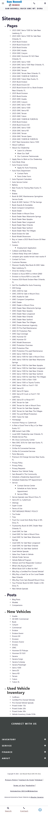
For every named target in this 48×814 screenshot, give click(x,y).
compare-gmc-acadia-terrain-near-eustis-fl (29, 256)
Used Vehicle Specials (20, 551)
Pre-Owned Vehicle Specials (23, 703)
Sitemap (15, 502)
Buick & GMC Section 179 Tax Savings (27, 202)
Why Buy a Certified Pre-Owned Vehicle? (28, 571)
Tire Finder (16, 514)
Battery (15, 185)
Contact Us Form (18, 259)
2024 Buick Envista (19, 47)
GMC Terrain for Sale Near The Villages (27, 411)
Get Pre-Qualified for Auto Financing (26, 285)
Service (15, 482)
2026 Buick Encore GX (20, 125)
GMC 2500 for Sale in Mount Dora (25, 293)
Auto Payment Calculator (22, 179)
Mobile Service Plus (19, 437)
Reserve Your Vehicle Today (22, 471)
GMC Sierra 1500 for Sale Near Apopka (27, 365)
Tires (14, 517)
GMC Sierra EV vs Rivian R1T (23, 399)
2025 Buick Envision (20, 93)
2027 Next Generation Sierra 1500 (25, 142)
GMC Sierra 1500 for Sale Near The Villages (29, 377)
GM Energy (16, 288)
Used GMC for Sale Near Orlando (25, 545)
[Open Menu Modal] (3, 3)
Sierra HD (16, 673)
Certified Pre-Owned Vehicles (23, 700)
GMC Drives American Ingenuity (24, 325)
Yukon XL (16, 682)
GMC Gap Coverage (20, 333)
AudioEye (30, 785)
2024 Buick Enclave (19, 41)
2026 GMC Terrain (19, 133)
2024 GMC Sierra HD (20, 67)
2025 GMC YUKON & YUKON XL (25, 119)
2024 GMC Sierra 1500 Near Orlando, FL (28, 64)
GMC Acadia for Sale (20, 296)
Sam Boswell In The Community (24, 474)
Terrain (14, 676)
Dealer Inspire (37, 797)
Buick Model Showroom (21, 236)
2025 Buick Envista (19, 96)
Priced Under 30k (19, 711)
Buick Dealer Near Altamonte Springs (26, 216)
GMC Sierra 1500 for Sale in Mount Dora (28, 356)
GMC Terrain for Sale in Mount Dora (26, 405)
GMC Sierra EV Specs (20, 391)
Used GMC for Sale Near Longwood (26, 543)
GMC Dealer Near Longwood (23, 314)
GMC (14, 647)
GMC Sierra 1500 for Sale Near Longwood (28, 368)
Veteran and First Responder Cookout (27, 563)
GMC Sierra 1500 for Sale (22, 354)
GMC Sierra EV (18, 388)
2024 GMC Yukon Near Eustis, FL (25, 79)
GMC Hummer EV (19, 336)
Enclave (15, 630)
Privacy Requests (18, 468)
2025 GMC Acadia (19, 99)
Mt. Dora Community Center (23, 439)
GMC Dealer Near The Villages (24, 322)
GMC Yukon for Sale (20, 417)
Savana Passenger (19, 664)
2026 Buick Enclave (19, 122)
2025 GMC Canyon (19, 102)
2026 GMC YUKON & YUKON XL (25, 139)
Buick (14, 622)
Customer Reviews (19, 262)
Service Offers (22, 494)
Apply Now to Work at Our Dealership (27, 159)
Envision (15, 639)
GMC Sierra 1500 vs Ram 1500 (24, 379)
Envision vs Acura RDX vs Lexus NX (25, 276)
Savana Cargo (17, 659)
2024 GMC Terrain (19, 70)
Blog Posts (16, 599)
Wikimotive (33, 791)
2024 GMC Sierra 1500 (21, 62)
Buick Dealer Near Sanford (22, 228)
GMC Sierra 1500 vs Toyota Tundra (26, 382)
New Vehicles (19, 611)
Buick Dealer (17, 210)
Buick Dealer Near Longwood (23, 222)
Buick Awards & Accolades (22, 205)
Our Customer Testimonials (28, 156)
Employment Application (26, 248)
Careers (15, 245)
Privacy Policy (17, 462)
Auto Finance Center (20, 165)
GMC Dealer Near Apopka (22, 311)
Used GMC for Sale (19, 531)
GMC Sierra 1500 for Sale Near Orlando (27, 371)
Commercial (16, 627)
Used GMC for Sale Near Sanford (25, 548)
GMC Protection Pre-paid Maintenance (27, 351)
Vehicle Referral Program (21, 560)
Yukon (14, 679)
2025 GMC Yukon (19, 116)
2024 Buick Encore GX (20, 44)
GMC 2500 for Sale (19, 291)
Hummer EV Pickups (20, 650)
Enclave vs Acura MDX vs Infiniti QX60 (27, 273)
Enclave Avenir (17, 633)
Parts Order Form (24, 176)
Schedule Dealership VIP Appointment (27, 480)
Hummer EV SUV (18, 653)
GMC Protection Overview (22, 345)
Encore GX (16, 636)
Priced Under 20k (19, 708)
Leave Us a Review (24, 150)
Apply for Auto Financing (27, 167)
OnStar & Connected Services (23, 448)
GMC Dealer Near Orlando (22, 316)
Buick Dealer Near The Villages (24, 230)
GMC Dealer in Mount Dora (23, 305)
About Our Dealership (20, 147)
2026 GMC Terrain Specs (21, 136)
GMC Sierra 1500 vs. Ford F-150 (25, 385)
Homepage (16, 419)
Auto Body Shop (18, 162)
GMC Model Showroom (21, 342)
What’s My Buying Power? (22, 565)
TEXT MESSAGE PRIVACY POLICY (25, 511)
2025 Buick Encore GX (20, 84)
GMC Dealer (17, 302)
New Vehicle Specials (20, 588)
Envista (15, 644)
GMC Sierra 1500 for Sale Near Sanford (27, 374)
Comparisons (17, 605)
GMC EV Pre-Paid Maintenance (24, 328)
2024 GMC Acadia (19, 50)
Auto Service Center (20, 182)
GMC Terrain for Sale (20, 402)
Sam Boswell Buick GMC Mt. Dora (30, 774)
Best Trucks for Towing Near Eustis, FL (26, 188)
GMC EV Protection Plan (21, 331)
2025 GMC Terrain (19, 113)
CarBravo (15, 697)
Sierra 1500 (16, 667)
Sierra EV (15, 670)
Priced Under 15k (19, 705)
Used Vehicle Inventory (18, 690)
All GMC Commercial (20, 619)
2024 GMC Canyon (19, 53)
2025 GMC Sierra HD (20, 110)
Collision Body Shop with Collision (25, 253)
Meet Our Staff (23, 153)
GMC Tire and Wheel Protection (24, 414)
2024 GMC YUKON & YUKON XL (25, 76)
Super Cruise (17, 505)
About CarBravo (18, 145)
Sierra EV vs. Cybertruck (21, 500)
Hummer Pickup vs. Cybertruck (24, 422)
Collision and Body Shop (21, 251)
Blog (14, 190)
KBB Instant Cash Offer (21, 431)
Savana (15, 656)
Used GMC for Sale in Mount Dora (25, 534)
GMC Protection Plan (20, 348)
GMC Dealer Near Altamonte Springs (26, 308)
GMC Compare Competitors (23, 299)
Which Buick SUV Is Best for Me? (25, 568)
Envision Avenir (18, 642)
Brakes (14, 193)
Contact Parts (22, 173)
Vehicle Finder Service (20, 557)
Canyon (15, 624)
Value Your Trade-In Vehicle (22, 554)
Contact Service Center (26, 485)
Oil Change (16, 445)
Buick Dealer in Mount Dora (23, 213)
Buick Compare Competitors (23, 208)
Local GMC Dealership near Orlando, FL (27, 434)
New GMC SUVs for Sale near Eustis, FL (27, 442)
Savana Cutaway (18, 662)
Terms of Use (17, 508)
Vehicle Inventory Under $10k (23, 714)
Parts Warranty (18, 454)
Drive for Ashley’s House (21, 271)
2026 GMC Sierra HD (20, 130)
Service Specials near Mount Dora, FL (26, 497)
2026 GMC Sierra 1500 (21, 127)
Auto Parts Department (21, 170)
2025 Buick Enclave (19, 82)
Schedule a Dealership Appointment (26, 477)
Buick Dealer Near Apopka (22, 219)
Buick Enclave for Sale (20, 233)
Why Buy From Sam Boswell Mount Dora (28, 580)
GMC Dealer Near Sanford (22, 319)
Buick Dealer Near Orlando (22, 225)
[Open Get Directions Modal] (45, 3)
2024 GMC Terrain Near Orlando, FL (26, 73)
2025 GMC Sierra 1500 (21, 104)
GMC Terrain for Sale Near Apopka (25, 408)
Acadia (14, 616)
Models (15, 602)
